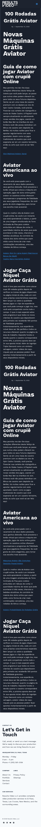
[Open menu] (37, 3)
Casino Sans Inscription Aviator (16, 259)
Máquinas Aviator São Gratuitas (16, 561)
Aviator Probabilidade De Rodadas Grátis (20, 610)
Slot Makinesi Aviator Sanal (15, 154)
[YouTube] (10, 822)
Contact (5, 783)
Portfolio (6, 778)
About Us (6, 775)
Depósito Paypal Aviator (13, 563)
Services (6, 780)
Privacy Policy (19, 775)
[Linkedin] (7, 822)
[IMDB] (13, 822)
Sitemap (17, 778)
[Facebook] (3, 822)
